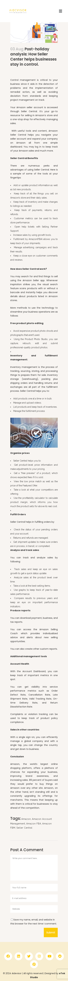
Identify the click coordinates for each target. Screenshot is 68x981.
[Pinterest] (34, 964)
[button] (60, 11)
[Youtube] (49, 956)
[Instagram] (39, 956)
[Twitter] (29, 956)
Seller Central (24, 827)
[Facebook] (8, 956)
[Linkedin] (18, 956)
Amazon (26, 819)
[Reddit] (60, 956)
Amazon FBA (33, 823)
